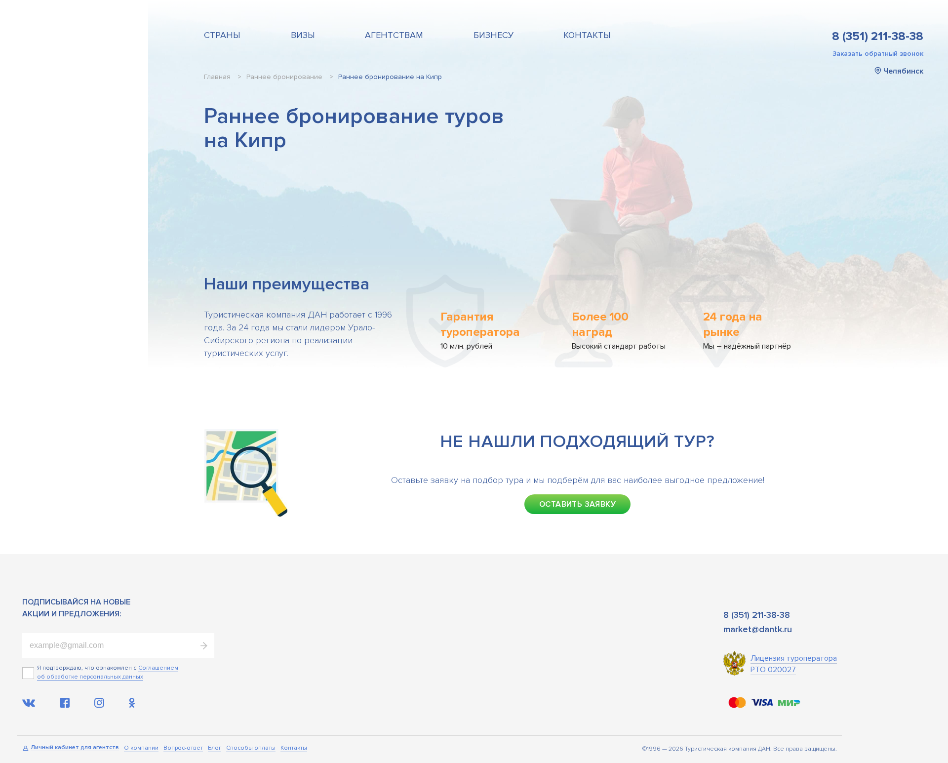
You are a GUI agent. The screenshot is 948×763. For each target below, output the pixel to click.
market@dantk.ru (757, 629)
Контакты (587, 35)
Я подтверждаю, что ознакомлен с (86, 668)
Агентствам (394, 35)
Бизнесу (494, 35)
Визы (303, 35)
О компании (141, 748)
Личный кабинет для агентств (75, 748)
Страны (222, 35)
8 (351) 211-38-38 (877, 36)
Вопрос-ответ (183, 748)
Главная (217, 77)
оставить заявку (577, 504)
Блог (214, 748)
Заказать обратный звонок (877, 53)
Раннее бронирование (284, 77)
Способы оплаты (251, 748)
